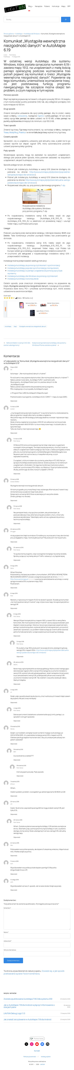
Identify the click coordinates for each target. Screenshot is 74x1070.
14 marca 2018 (14, 406)
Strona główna (9, 34)
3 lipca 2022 (14, 367)
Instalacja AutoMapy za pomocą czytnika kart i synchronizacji (34, 265)
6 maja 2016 (14, 593)
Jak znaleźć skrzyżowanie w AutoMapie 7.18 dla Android (27, 1019)
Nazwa (6, 932)
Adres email (8, 941)
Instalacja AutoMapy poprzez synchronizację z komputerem (33, 268)
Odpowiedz (13, 401)
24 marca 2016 (14, 843)
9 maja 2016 (14, 566)
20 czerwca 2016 (15, 529)
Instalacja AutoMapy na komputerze (23, 278)
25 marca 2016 (14, 801)
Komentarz (7, 908)
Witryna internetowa (10, 950)
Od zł (32, 305)
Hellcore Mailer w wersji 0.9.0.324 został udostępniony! (17, 344)
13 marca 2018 (14, 479)
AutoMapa (18, 34)
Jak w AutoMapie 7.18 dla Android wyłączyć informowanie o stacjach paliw (29, 1006)
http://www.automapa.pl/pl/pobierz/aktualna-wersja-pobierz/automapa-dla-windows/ (43, 651)
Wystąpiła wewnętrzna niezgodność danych (32, 326)
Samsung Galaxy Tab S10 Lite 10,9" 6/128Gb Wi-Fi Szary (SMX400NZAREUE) (32, 303)
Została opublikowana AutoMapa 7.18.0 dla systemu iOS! (28, 999)
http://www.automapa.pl (19, 579)
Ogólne (41, 116)
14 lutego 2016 (14, 880)
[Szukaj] (65, 19)
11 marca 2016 (14, 861)
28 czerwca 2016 (18, 662)
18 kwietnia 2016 (18, 749)
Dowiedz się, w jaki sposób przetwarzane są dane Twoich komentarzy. (34, 972)
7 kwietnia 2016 (15, 781)
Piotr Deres (12, 55)
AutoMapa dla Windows (32, 34)
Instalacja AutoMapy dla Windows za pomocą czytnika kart (33, 276)
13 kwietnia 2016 (15, 726)
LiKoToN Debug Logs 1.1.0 (14, 1013)
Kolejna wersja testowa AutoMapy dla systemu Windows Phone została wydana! (49, 344)
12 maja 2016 (20, 641)
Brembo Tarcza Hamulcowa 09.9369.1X (54, 303)
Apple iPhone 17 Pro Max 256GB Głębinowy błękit (43, 311)
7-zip (63, 185)
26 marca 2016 (17, 820)
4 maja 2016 (14, 690)
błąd (15, 326)
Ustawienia (22, 116)
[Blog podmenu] (32, 6)
